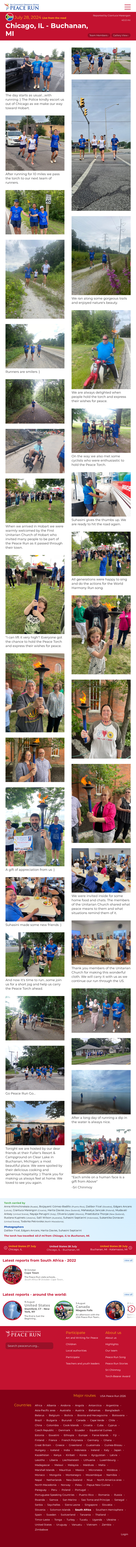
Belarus (40, 1415)
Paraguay (41, 1489)
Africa (39, 1405)
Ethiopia (69, 1435)
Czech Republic (45, 1430)
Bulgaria (52, 1420)
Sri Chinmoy (113, 1370)
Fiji (115, 1435)
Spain (38, 1514)
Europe (83, 1435)
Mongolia (55, 1475)
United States (43, 1524)
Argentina (112, 1405)
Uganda (97, 1519)
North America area (109, 1480)
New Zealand (74, 1480)
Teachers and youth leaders (83, 1363)
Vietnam (92, 1524)
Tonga (58, 1519)
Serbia (39, 1504)
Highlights (111, 1344)
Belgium (54, 1415)
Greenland (75, 1445)
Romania (104, 1494)
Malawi (59, 1465)
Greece (60, 1445)
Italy (107, 1450)
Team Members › (99, 35)
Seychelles (54, 1504)
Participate (73, 1357)
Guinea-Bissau (113, 1445)
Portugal (81, 1489)
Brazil (38, 1420)
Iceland (55, 1450)
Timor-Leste (42, 1519)
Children (71, 1344)
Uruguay (62, 1524)
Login (124, 1534)
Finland (40, 1440)
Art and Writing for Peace (82, 1337)
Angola (80, 1405)
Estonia (40, 1435)
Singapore (91, 1504)
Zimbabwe (41, 1529)
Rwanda (40, 1499)
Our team (111, 1350)
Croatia (88, 1425)
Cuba (100, 1425)
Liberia (53, 1460)
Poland (66, 1489)
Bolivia (68, 1415)
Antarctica (95, 1405)
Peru (54, 1489)
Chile (112, 1420)
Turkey (71, 1519)
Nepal (39, 1480)
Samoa (54, 1499)
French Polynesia (73, 1440)
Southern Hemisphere (110, 1509)
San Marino (70, 1499)
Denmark (64, 1430)
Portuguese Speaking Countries (55, 1494)
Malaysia (73, 1465)
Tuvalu (84, 1519)
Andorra (66, 1405)
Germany (93, 1440)
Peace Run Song (115, 1357)
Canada (81, 1420)
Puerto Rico (86, 1494)
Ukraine (112, 1519)
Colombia (53, 1425)
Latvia (114, 1455)
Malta (102, 1465)
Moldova (112, 1470)
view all (128, 1260)
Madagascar (43, 1465)
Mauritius (65, 1470)
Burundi (67, 1420)
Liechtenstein (71, 1460)
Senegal (119, 1499)
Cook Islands (71, 1425)
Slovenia (40, 1509)
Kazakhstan (42, 1455)
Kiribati (71, 1455)
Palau (79, 1484)
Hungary (40, 1450)
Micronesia (96, 1470)
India (67, 1450)
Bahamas (95, 1410)
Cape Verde (97, 1420)
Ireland (95, 1450)
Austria (80, 1410)
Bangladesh (112, 1410)
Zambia (107, 1524)
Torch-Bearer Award (117, 1376)
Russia (118, 1494)
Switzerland (68, 1514)
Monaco (40, 1475)
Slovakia (107, 1504)
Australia (65, 1410)
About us (111, 1337)
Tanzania (85, 1514)
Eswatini (54, 1435)
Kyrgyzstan (98, 1455)
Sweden (51, 1514)
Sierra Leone (73, 1504)
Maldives (89, 1465)
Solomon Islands (60, 1509)
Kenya (58, 1455)
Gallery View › (121, 35)
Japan (118, 1450)
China (39, 1425)
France (53, 1440)
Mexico (80, 1470)
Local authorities (76, 1350)
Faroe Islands (100, 1435)
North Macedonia (46, 1484)
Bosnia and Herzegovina (92, 1415)
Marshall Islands (45, 1470)
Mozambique (94, 1475)
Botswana (118, 1415)
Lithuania (90, 1460)
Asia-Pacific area (45, 1410)
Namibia (112, 1475)
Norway (66, 1484)
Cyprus (112, 1425)
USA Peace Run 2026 (112, 1396)
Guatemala (93, 1445)
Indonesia (80, 1450)
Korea (83, 1455)
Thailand (100, 1514)
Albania (52, 1405)
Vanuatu (77, 1524)
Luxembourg (108, 1460)
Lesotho (40, 1460)
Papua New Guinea (99, 1484)
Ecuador (80, 1430)
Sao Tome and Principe (95, 1499)
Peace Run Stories (116, 1363)
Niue (90, 1480)
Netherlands (54, 1480)
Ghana (108, 1440)
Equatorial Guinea (101, 1430)
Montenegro (74, 1475)
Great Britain (43, 1445)
